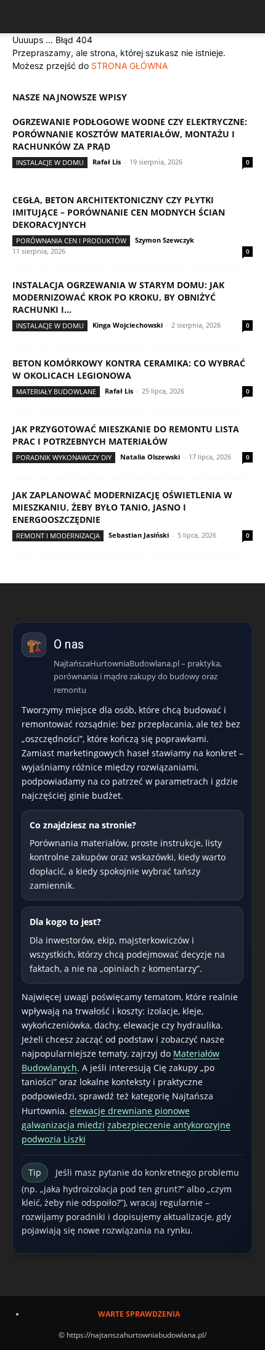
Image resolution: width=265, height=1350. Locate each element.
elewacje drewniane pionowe (130, 1111)
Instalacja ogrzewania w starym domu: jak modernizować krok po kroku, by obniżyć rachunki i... (118, 297)
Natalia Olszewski (150, 456)
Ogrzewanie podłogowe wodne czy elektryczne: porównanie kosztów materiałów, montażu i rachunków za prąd (129, 134)
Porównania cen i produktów (71, 240)
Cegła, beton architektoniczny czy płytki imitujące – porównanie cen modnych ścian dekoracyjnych (118, 212)
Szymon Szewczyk (164, 240)
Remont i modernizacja (58, 535)
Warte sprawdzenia (139, 1314)
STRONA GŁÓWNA (129, 65)
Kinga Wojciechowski (127, 324)
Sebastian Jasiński (138, 535)
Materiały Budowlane (56, 391)
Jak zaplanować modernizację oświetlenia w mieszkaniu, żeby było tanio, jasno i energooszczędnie (122, 507)
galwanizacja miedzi (63, 1125)
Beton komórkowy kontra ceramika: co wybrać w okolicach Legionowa (128, 369)
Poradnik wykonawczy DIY (64, 457)
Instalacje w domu (50, 162)
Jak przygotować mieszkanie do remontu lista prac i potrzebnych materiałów (125, 435)
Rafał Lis (106, 161)
